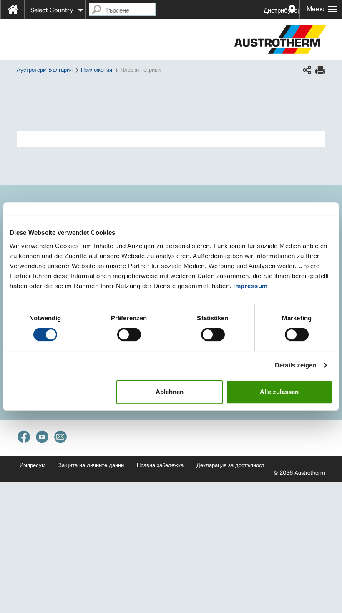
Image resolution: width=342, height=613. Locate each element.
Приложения (96, 69)
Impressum (250, 285)
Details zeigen (295, 365)
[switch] (129, 334)
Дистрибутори (282, 10)
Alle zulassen (279, 391)
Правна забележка (160, 465)
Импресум (32, 465)
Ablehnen (170, 391)
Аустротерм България (45, 69)
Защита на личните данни (91, 465)
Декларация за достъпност (230, 465)
